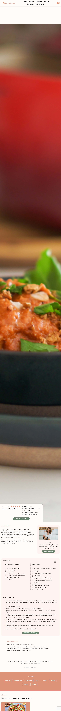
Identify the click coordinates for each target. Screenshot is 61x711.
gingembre (29, 680)
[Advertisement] (30, 15)
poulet (44, 680)
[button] (32, 2)
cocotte (7, 680)
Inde (37, 680)
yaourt (34, 684)
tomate (53, 680)
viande (26, 684)
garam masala (18, 680)
